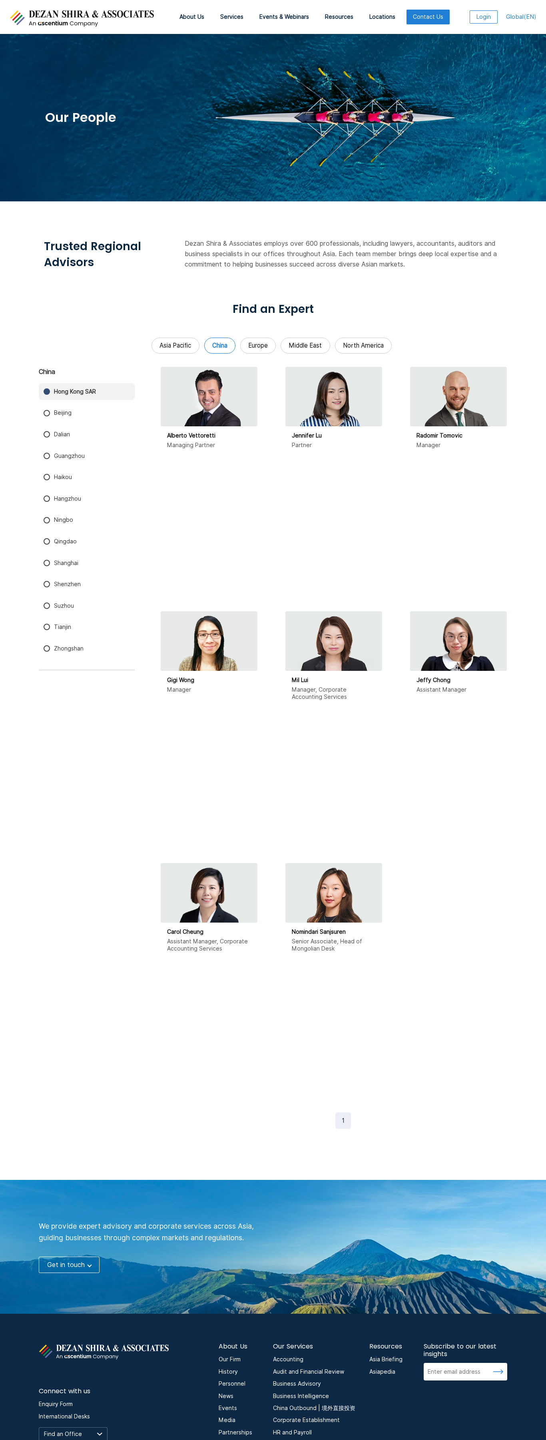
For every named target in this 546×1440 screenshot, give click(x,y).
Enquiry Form (56, 1404)
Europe (258, 345)
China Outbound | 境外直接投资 (314, 1408)
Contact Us (428, 17)
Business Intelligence (301, 1396)
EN (521, 16)
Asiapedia (382, 1371)
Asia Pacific (175, 345)
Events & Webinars (284, 17)
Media (227, 1420)
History (228, 1371)
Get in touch (66, 1265)
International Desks (64, 1416)
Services (231, 17)
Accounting (288, 1359)
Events (228, 1408)
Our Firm (230, 1359)
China (219, 345)
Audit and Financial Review (308, 1371)
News (226, 1396)
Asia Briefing (386, 1359)
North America (363, 345)
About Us (191, 17)
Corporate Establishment (306, 1420)
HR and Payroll (292, 1432)
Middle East (305, 345)
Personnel (232, 1383)
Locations (382, 17)
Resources (339, 17)
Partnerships (235, 1432)
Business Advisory (297, 1383)
